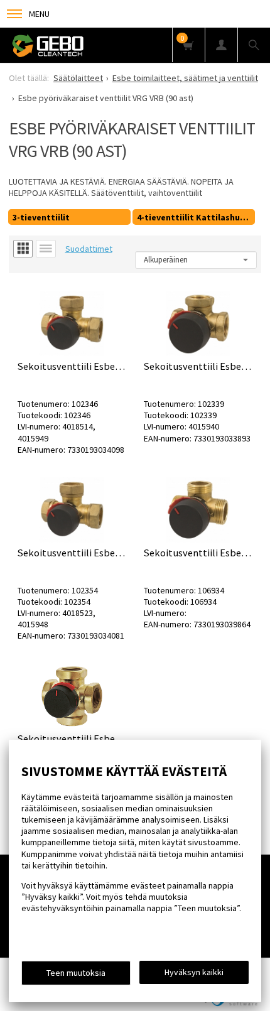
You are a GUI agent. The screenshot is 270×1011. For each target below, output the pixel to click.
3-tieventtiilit (41, 217)
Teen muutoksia (75, 972)
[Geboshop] (81, 45)
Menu (39, 13)
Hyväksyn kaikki (194, 972)
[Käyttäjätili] (221, 45)
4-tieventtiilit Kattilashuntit (196, 217)
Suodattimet (88, 248)
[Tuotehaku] (253, 45)
